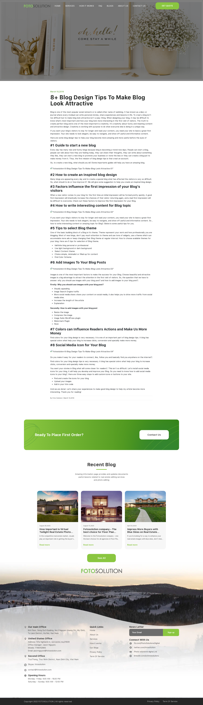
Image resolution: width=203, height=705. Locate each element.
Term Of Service (97, 656)
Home (58, 6)
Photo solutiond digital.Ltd (145, 652)
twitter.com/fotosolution (144, 647)
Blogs (110, 6)
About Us (94, 635)
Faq (100, 6)
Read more (44, 545)
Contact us (139, 6)
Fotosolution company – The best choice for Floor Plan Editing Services (99, 530)
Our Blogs (94, 648)
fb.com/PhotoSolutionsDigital (147, 643)
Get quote (167, 6)
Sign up (171, 632)
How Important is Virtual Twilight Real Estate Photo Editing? (55, 530)
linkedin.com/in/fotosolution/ (146, 656)
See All (102, 558)
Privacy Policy (96, 652)
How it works (86, 6)
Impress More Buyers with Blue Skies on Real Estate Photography (142, 530)
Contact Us (154, 434)
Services (69, 6)
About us (123, 6)
